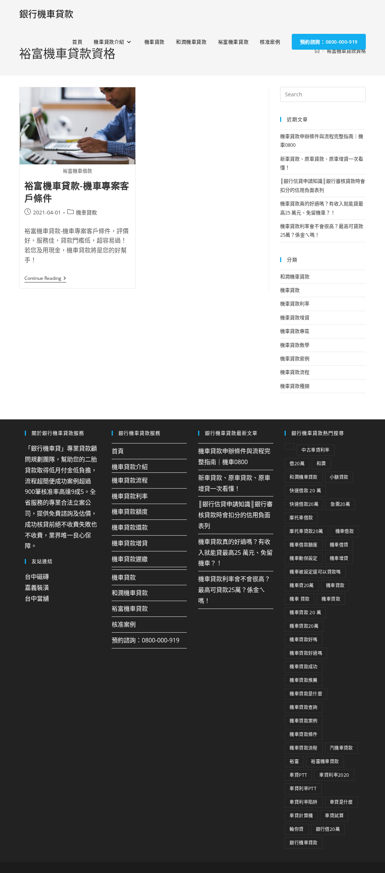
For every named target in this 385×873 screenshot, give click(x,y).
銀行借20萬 (328, 829)
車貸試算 (334, 815)
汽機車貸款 (341, 748)
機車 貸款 (299, 599)
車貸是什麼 (341, 802)
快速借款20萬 (304, 504)
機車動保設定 (303, 558)
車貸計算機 (301, 815)
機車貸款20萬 (304, 626)
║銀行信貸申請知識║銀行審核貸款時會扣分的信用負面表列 (235, 515)
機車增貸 (339, 558)
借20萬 (297, 463)
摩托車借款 (301, 518)
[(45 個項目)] (289, 446)
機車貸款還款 (130, 527)
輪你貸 (296, 829)
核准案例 (124, 624)
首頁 (118, 451)
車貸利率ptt (303, 788)
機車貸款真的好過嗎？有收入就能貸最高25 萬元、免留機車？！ (235, 552)
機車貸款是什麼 (306, 694)
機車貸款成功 (303, 666)
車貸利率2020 (334, 775)
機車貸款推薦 (303, 680)
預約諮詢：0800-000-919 (145, 640)
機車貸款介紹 (130, 467)
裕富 (294, 761)
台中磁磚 (37, 576)
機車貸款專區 (294, 331)
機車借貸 (339, 545)
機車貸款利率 (294, 303)
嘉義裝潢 (37, 587)
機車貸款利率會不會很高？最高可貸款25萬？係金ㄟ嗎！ (234, 590)
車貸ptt (298, 775)
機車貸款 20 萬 (305, 612)
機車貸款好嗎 (303, 639)
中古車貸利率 (315, 450)
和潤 (321, 463)
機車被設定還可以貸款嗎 (315, 572)
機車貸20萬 (302, 585)
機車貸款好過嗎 (306, 653)
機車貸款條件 (303, 734)
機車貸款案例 (294, 358)
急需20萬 (340, 504)
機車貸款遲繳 (130, 559)
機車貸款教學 (294, 345)
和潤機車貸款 (294, 276)
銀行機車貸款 (46, 14)
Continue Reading (45, 278)
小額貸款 (339, 477)
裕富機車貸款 (130, 608)
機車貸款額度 (130, 511)
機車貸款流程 (294, 372)
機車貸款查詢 (303, 707)
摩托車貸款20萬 (306, 531)
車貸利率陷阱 (303, 802)
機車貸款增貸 (294, 317)
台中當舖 (37, 598)
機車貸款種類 (294, 386)
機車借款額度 (303, 545)
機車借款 (344, 531)
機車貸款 (86, 212)
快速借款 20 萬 (305, 490)
